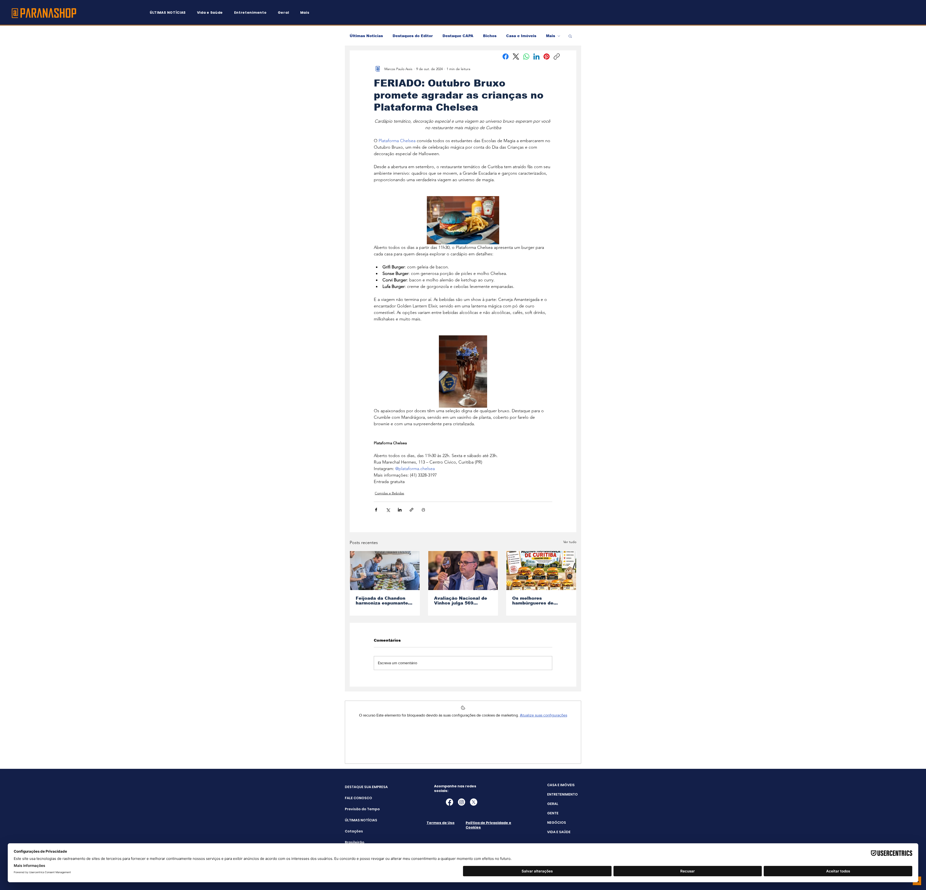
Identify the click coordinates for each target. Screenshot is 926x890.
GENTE (552, 813)
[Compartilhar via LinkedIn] (399, 509)
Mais (550, 36)
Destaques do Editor (413, 36)
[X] (473, 802)
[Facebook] (506, 56)
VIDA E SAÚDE (559, 832)
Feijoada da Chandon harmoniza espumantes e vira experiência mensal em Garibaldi (383, 600)
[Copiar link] (557, 56)
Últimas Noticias (366, 36)
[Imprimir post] (423, 509)
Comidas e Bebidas (389, 493)
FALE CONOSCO (357, 798)
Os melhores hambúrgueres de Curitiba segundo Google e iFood (532, 600)
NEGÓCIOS (556, 822)
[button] (307, 13)
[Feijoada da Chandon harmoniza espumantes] (385, 570)
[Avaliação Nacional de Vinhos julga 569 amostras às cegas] (463, 570)
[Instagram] (461, 802)
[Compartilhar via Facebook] (376, 509)
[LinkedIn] (536, 56)
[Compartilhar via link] (411, 509)
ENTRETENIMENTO (562, 794)
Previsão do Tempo (357, 809)
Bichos (490, 36)
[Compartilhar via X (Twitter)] (388, 509)
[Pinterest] (547, 56)
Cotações (354, 831)
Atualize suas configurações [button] (543, 715)
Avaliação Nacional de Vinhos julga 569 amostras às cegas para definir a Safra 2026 (462, 600)
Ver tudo (569, 542)
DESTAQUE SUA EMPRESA (357, 786)
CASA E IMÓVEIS (561, 785)
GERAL (552, 803)
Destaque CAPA (458, 36)
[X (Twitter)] (516, 56)
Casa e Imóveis (521, 36)
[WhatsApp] (526, 56)
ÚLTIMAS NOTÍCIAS (357, 820)
